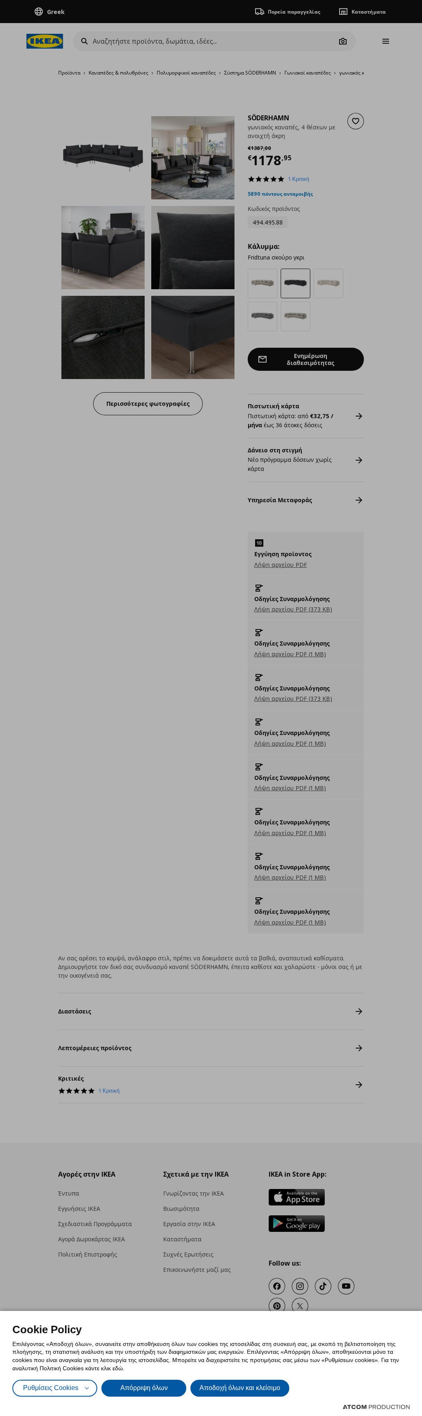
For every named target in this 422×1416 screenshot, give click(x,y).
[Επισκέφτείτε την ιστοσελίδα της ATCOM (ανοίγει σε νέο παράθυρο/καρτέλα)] (376, 1407)
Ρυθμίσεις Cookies (50, 1387)
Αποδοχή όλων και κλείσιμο (239, 1387)
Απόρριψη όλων (144, 1387)
